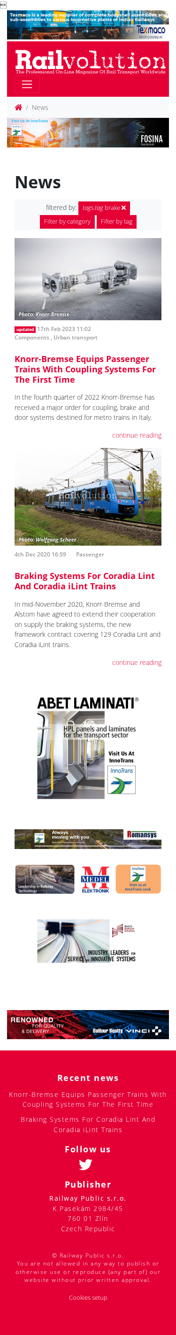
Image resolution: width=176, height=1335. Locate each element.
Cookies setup (88, 1298)
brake (102, 208)
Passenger (90, 554)
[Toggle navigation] (27, 84)
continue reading (136, 435)
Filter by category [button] (67, 221)
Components (32, 337)
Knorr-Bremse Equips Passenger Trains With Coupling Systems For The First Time (85, 369)
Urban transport (76, 337)
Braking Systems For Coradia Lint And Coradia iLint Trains (85, 581)
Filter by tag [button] (116, 221)
